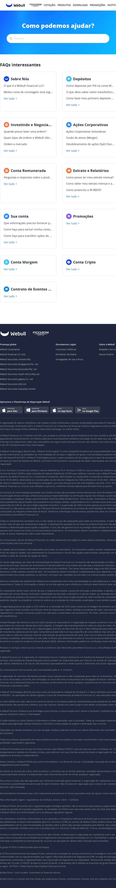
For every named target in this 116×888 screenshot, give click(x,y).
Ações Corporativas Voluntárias (86, 131)
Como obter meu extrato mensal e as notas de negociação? (90, 183)
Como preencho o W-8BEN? (83, 190)
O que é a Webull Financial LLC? (24, 85)
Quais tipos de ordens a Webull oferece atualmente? (28, 138)
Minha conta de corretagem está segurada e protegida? (28, 92)
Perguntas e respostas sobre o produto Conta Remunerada (28, 177)
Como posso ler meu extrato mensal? (90, 177)
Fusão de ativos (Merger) (81, 138)
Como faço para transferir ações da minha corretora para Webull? (28, 236)
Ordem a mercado (15, 144)
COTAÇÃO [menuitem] (49, 5)
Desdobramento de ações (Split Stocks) (90, 144)
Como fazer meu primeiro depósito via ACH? (90, 98)
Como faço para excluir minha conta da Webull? (28, 229)
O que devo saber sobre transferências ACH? (90, 92)
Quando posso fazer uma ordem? (25, 131)
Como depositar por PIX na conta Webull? (90, 85)
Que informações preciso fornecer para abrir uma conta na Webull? (28, 223)
